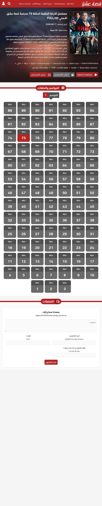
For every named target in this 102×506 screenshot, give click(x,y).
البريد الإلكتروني (74, 335)
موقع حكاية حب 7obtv (59, 67)
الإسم (28, 335)
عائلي (19, 63)
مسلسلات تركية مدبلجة (88, 67)
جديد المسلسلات (59, 63)
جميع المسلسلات (59, 3)
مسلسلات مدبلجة (25, 3)
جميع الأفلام (36, 3)
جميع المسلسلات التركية (40, 63)
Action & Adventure (90, 63)
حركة (26, 63)
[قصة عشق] (91, 3)
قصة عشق (70, 3)
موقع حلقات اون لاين (40, 67)
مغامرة (73, 67)
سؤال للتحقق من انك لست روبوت (74, 347)
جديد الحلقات (73, 63)
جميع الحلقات (47, 3)
